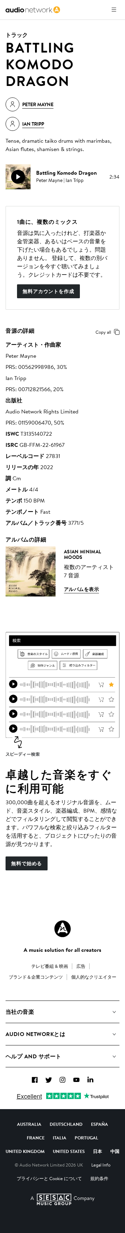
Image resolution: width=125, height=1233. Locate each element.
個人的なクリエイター (93, 977)
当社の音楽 (20, 1011)
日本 (97, 1151)
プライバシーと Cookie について (49, 1178)
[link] (33, 9)
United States (69, 1151)
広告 (80, 966)
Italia (59, 1138)
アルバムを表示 (81, 589)
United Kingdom (25, 1151)
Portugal (86, 1138)
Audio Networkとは (35, 1034)
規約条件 (99, 1178)
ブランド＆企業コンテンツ (36, 977)
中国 (114, 1151)
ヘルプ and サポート (33, 1056)
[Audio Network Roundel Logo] (62, 928)
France (35, 1138)
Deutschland (66, 1124)
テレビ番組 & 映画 (49, 966)
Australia (29, 1124)
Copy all (103, 332)
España (99, 1124)
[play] (18, 177)
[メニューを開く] (113, 9)
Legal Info (100, 1165)
